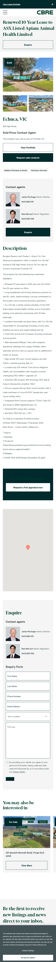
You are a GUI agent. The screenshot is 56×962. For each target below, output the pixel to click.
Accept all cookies (28, 957)
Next (50, 75)
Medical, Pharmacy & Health (15, 170)
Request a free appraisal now (28, 487)
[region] (28, 943)
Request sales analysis (28, 157)
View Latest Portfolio (11, 4)
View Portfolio (28, 147)
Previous (5, 75)
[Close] (52, 929)
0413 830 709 (28, 653)
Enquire (28, 44)
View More (26, 865)
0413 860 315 (28, 636)
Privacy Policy (19, 771)
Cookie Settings (28, 950)
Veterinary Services (39, 170)
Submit (10, 778)
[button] (28, 547)
